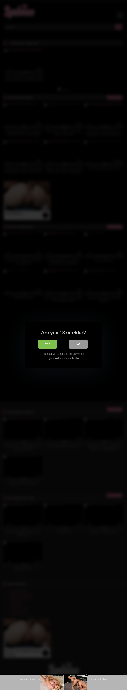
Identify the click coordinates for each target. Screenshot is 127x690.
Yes (47, 344)
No (78, 344)
